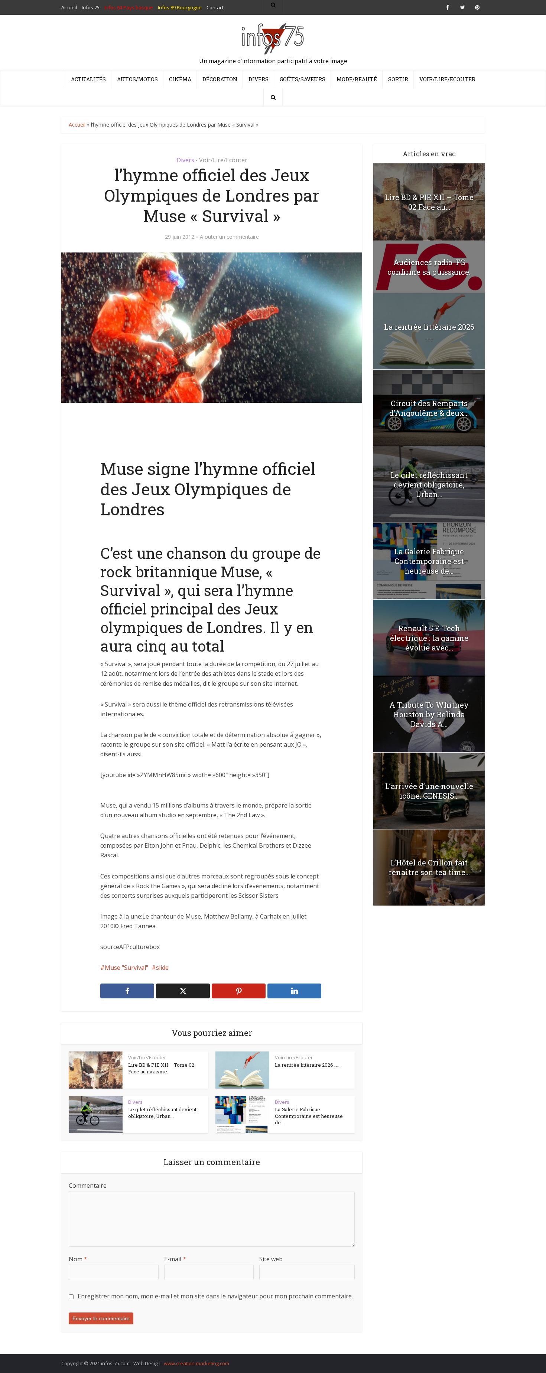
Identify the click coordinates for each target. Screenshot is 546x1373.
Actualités (88, 79)
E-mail (175, 1259)
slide (162, 967)
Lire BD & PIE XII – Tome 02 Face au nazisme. (161, 1068)
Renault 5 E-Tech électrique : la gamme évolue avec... (429, 637)
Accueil (77, 124)
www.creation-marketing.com (196, 1363)
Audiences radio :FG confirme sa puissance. (429, 267)
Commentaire (88, 1185)
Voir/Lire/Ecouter (447, 79)
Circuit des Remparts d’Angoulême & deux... (429, 408)
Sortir (398, 79)
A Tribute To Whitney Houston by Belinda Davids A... (429, 714)
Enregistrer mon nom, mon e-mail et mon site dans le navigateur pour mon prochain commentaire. (215, 1296)
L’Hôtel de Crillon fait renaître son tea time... (429, 867)
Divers (258, 79)
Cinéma (180, 79)
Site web (271, 1259)
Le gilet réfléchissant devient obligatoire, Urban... (162, 1112)
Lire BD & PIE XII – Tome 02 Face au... (429, 202)
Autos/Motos (137, 79)
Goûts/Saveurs (302, 79)
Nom (78, 1259)
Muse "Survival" (126, 967)
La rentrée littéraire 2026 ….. (307, 1064)
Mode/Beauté (357, 79)
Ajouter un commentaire (229, 237)
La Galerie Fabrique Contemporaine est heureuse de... (309, 1116)
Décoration (219, 79)
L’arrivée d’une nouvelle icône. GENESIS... (429, 790)
